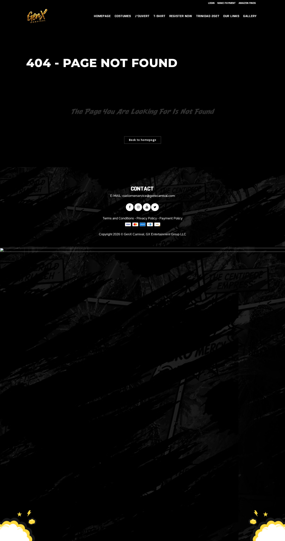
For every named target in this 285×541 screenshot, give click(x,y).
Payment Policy (170, 218)
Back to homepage (142, 140)
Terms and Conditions (118, 218)
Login (211, 3)
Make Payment (227, 3)
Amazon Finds (247, 3)
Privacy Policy (146, 218)
